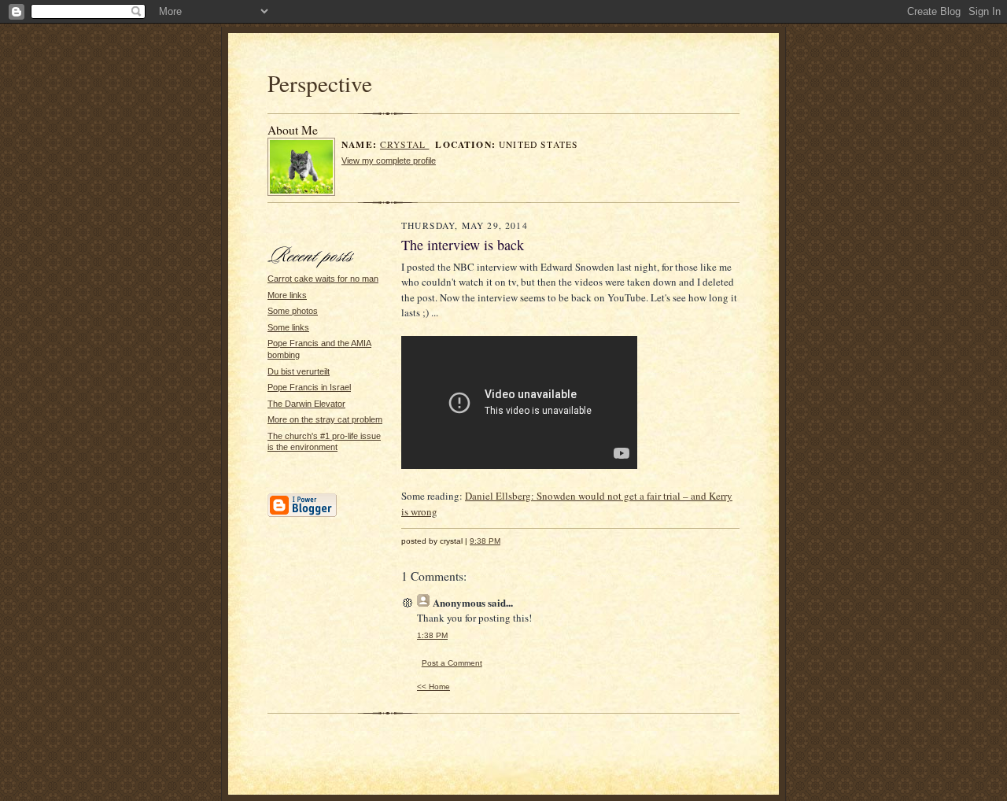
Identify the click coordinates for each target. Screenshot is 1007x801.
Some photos (292, 311)
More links (287, 295)
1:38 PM (432, 635)
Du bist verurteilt (298, 371)
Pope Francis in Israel (309, 387)
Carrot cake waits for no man (322, 278)
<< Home (433, 686)
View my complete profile (388, 160)
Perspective (319, 83)
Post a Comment (452, 663)
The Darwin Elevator (306, 403)
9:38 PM (485, 541)
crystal (404, 144)
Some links (288, 327)
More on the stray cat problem (324, 419)
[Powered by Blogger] (302, 514)
